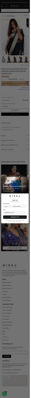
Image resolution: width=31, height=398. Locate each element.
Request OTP (15, 217)
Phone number (6, 203)
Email (4, 209)
